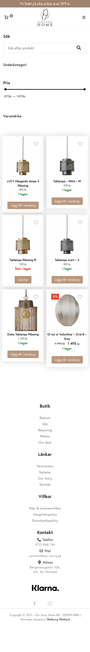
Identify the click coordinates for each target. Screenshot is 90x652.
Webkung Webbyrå (58, 619)
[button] (84, 17)
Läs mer (23, 280)
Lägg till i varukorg (23, 205)
